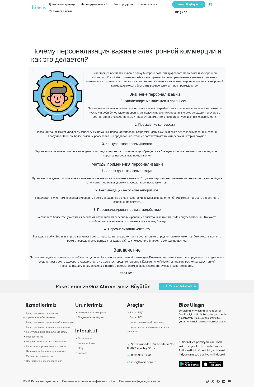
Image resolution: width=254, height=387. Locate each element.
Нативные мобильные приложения (46, 351)
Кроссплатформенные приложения (46, 346)
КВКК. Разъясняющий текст (40, 381)
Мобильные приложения (40, 356)
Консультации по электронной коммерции (50, 322)
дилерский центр (87, 343)
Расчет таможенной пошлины (146, 322)
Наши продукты (123, 4)
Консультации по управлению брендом (48, 327)
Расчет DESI (136, 317)
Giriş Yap (181, 12)
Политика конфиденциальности (139, 381)
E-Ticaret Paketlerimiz (180, 286)
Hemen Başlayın (187, 4)
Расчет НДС (136, 312)
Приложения (85, 338)
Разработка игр (34, 336)
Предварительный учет (91, 317)
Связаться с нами (60, 11)
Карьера (82, 353)
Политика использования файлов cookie (88, 381)
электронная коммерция (92, 312)
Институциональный (94, 4)
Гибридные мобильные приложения (46, 341)
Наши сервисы (148, 4)
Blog (80, 348)
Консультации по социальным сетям (46, 332)
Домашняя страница (62, 4)
